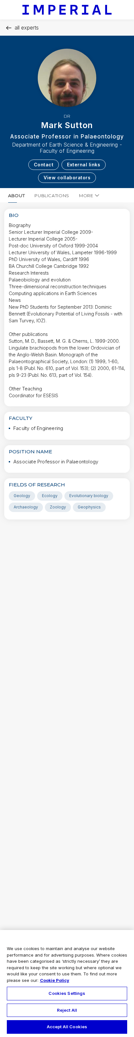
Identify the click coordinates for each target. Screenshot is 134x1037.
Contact (44, 164)
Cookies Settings (66, 993)
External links (83, 164)
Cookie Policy (54, 980)
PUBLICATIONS (51, 195)
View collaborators (67, 177)
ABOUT (16, 195)
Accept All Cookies (67, 1026)
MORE (86, 195)
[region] (67, 983)
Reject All (67, 1010)
